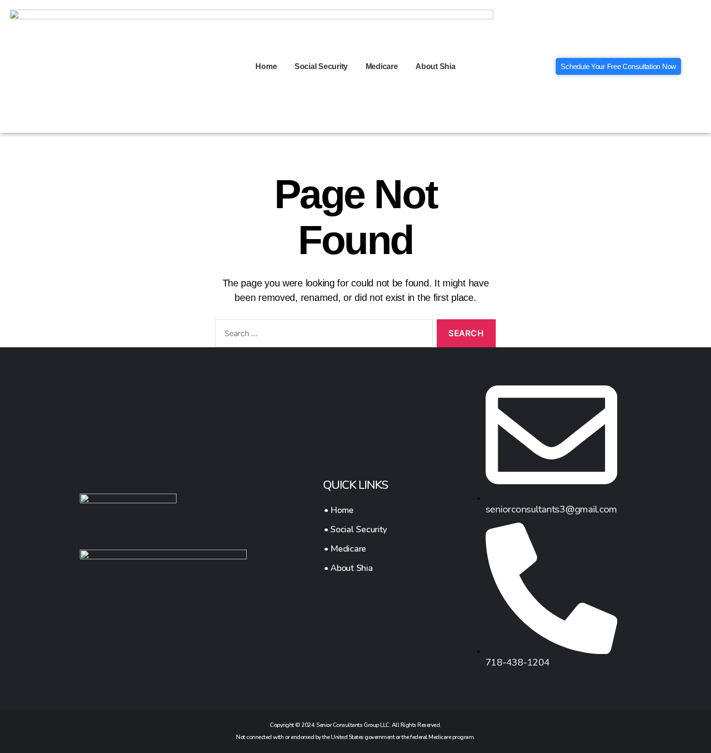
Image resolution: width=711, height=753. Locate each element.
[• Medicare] (355, 548)
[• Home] (355, 510)
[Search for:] (322, 335)
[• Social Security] (355, 529)
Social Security (321, 66)
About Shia (435, 66)
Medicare (382, 66)
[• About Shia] (355, 568)
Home (266, 66)
